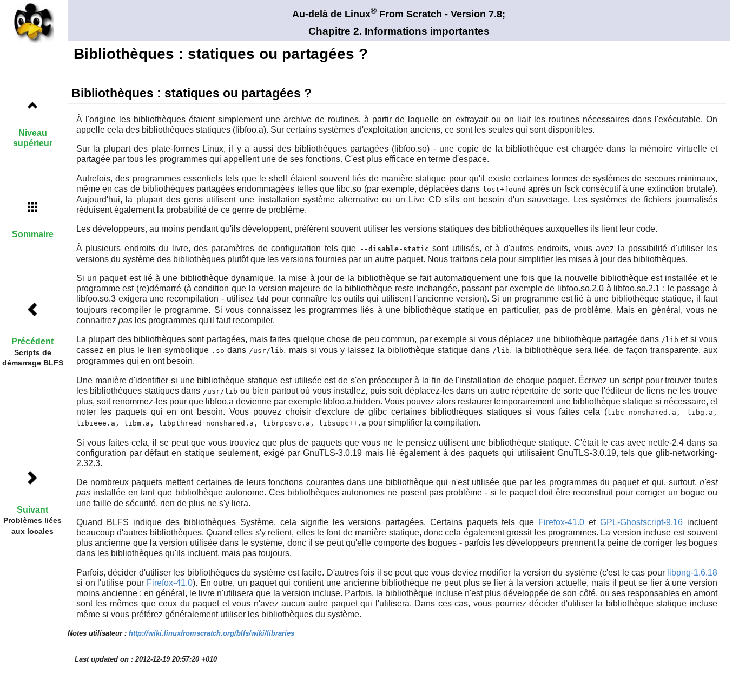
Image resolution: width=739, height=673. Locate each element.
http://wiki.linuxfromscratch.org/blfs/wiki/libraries (211, 633)
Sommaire (33, 234)
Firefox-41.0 (561, 522)
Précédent (32, 341)
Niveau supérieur (32, 138)
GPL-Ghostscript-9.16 (641, 522)
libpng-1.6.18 (692, 572)
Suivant (32, 509)
